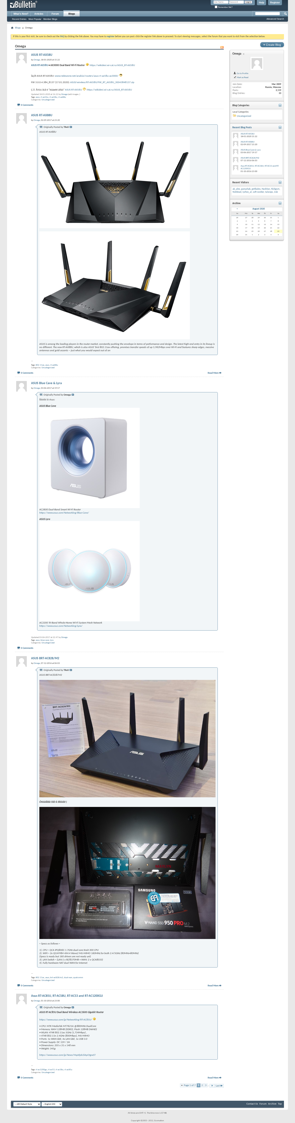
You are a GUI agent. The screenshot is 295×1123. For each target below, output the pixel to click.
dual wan (68, 978)
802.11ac (40, 978)
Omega (64, 94)
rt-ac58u (59, 1070)
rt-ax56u (44, 97)
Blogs (71, 13)
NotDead (237, 192)
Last (218, 1085)
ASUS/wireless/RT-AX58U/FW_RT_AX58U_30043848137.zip (102, 82)
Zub (276, 192)
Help (261, 2)
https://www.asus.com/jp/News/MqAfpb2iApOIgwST (67, 1055)
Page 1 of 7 (190, 1085)
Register (275, 2)
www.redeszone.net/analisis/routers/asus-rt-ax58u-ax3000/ (86, 76)
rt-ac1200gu (41, 1070)
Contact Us (252, 1104)
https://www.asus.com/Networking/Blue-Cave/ (64, 513)
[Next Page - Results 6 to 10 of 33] (212, 1086)
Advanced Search (275, 19)
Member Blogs (50, 19)
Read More (213, 373)
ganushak (245, 189)
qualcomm (78, 978)
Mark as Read (242, 77)
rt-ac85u (68, 1070)
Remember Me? (225, 7)
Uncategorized (48, 100)
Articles (38, 13)
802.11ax (40, 365)
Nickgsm (275, 189)
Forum (55, 13)
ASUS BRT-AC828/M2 (45, 658)
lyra (51, 640)
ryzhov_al (247, 192)
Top (280, 1104)
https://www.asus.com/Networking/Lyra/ (60, 626)
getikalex (256, 189)
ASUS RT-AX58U (41, 55)
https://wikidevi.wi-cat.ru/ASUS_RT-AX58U (112, 65)
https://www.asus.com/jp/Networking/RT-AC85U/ (65, 1019)
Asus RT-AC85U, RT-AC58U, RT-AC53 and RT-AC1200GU (67, 996)
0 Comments (27, 105)
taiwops (269, 192)
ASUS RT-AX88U (41, 115)
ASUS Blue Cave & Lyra (46, 383)
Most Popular (34, 19)
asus (38, 97)
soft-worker (258, 192)
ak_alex (236, 189)
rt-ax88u (62, 97)
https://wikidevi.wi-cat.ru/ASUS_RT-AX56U (109, 89)
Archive (272, 1104)
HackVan (266, 189)
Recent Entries (19, 19)
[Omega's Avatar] (257, 63)
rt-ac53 (51, 1070)
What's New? (20, 13)
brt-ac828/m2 (56, 978)
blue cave (45, 640)
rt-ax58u (53, 97)
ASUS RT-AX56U (73, 89)
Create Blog (272, 44)
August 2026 (258, 209)
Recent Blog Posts (242, 127)
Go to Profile (242, 73)
